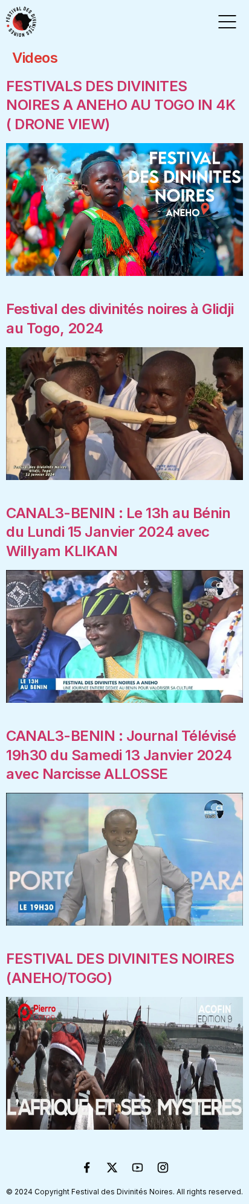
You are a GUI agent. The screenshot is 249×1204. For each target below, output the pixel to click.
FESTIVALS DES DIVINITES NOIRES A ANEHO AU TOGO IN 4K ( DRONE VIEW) (120, 104)
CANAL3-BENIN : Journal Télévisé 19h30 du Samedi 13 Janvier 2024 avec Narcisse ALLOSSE (121, 754)
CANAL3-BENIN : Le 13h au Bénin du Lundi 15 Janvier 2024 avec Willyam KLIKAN (118, 531)
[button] (227, 21)
